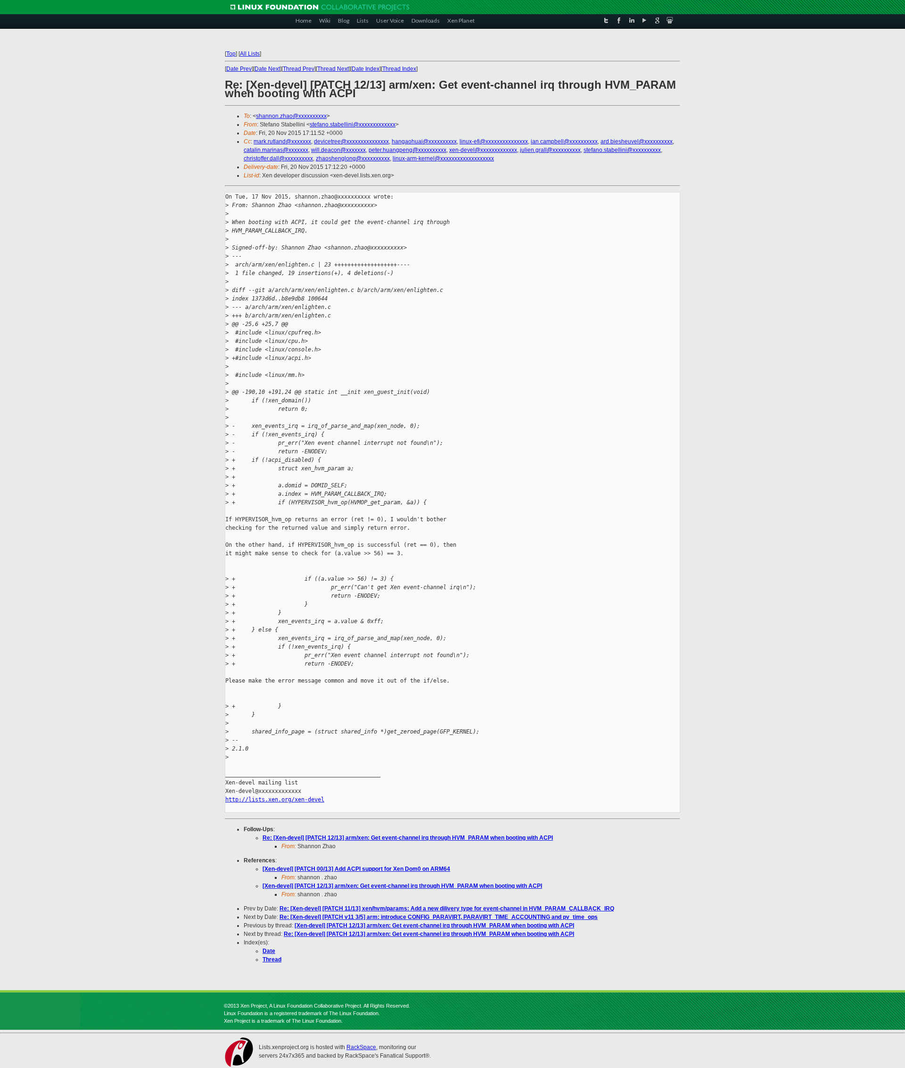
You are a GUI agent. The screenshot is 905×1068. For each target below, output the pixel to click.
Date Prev (239, 69)
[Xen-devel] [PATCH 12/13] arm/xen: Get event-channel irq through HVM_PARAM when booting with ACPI (402, 886)
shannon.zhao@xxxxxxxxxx (291, 116)
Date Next (267, 69)
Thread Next (333, 69)
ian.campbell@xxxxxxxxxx (564, 141)
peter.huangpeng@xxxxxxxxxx (407, 150)
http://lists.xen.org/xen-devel (274, 799)
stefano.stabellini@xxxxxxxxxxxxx (352, 124)
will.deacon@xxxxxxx (338, 150)
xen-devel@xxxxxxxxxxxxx (483, 150)
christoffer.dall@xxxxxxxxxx (278, 158)
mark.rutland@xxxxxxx (282, 141)
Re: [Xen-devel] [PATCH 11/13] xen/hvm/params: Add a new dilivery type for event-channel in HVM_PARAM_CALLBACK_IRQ (447, 908)
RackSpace (361, 1047)
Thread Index (399, 69)
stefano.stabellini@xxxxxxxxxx (622, 150)
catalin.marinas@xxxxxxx (276, 150)
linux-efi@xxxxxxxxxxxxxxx (494, 141)
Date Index (365, 69)
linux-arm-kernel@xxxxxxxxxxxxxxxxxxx (443, 158)
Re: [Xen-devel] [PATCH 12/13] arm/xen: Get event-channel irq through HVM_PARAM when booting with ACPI (408, 837)
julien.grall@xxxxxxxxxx (550, 150)
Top (231, 53)
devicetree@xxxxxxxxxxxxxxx (351, 141)
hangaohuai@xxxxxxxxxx (424, 141)
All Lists (250, 53)
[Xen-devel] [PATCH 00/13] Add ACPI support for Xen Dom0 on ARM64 (356, 869)
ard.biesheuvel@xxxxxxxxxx (637, 141)
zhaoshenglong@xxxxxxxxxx (353, 158)
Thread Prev (298, 69)
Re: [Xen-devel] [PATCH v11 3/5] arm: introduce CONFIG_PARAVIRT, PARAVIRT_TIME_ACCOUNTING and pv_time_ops (439, 917)
